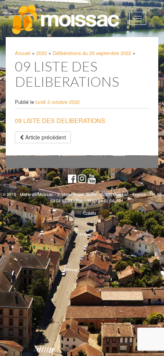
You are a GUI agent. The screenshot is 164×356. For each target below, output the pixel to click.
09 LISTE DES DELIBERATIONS (60, 120)
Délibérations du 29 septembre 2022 (92, 53)
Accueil (23, 53)
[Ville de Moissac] (66, 20)
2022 (41, 53)
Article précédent (45, 137)
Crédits (89, 213)
